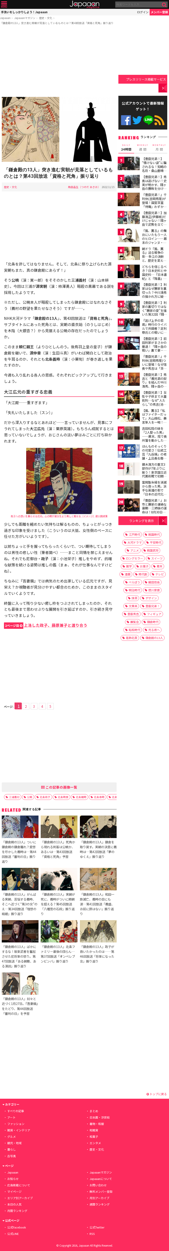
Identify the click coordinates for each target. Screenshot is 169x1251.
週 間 (142, 148)
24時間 (126, 148)
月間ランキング (17, 1211)
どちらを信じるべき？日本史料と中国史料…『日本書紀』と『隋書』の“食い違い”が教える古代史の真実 (154, 276)
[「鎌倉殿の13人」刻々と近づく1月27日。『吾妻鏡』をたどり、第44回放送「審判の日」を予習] (20, 984)
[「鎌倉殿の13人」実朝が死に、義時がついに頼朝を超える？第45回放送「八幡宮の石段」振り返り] (59, 879)
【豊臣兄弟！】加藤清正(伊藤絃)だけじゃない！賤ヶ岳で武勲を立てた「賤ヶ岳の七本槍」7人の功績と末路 (154, 224)
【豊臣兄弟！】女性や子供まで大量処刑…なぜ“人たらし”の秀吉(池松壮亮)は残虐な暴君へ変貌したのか (155, 402)
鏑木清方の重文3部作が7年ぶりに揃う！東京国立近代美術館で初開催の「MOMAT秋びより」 (154, 474)
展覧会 (134, 622)
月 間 (159, 148)
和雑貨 (94, 1130)
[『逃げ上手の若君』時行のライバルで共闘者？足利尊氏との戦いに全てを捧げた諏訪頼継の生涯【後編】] (129, 325)
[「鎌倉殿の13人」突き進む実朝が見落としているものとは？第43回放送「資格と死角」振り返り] (59, 130)
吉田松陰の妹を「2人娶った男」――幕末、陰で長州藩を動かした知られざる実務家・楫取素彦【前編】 (154, 438)
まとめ (94, 1111)
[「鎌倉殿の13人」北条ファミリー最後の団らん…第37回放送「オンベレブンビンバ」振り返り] (59, 932)
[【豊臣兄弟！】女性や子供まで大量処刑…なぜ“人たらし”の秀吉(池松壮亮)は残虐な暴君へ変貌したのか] (129, 397)
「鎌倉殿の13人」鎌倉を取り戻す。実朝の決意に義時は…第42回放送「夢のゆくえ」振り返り (98, 849)
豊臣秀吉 (133, 614)
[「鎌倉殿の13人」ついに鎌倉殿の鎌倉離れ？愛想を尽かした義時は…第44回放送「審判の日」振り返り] (20, 827)
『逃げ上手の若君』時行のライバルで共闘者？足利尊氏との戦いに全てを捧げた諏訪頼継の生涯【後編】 (154, 330)
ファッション (15, 1124)
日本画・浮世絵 (100, 1117)
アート (11, 1117)
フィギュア (154, 614)
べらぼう (134, 582)
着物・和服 (97, 1124)
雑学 (129, 566)
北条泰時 (99, 797)
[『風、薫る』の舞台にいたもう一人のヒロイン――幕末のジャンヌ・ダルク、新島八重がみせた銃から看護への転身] (129, 236)
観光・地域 (14, 1143)
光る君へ (154, 630)
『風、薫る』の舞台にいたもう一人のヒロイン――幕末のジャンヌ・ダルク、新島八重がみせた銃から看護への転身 (154, 242)
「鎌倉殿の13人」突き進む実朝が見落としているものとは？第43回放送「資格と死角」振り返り (57, 23)
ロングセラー (134, 558)
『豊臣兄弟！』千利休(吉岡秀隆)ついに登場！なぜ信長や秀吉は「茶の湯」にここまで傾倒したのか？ (154, 366)
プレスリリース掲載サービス (146, 79)
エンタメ (95, 1143)
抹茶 (134, 598)
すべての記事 (15, 1111)
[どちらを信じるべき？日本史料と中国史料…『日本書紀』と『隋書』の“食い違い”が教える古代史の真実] (129, 272)
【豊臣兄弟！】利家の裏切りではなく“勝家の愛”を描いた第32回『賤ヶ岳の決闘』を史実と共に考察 (154, 312)
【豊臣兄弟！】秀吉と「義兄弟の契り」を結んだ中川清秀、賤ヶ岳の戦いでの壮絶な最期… (154, 384)
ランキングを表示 (141, 520)
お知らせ (13, 1179)
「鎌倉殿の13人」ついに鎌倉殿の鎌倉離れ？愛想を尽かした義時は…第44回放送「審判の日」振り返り (19, 852)
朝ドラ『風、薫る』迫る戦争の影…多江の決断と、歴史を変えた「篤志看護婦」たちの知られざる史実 (154, 260)
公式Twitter (137, 120)
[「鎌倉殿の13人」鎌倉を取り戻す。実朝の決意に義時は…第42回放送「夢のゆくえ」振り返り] (98, 827)
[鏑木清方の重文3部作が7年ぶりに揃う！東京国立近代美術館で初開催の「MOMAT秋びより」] (129, 469)
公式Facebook (126, 120)
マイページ (14, 1191)
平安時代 (155, 542)
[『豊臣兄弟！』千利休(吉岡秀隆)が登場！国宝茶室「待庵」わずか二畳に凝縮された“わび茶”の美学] (129, 200)
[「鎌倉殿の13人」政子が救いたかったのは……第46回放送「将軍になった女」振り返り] (98, 932)
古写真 (11, 1156)
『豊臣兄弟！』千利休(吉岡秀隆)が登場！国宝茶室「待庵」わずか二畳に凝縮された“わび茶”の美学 (154, 204)
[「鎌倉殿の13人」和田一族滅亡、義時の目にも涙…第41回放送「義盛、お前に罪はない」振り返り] (98, 879)
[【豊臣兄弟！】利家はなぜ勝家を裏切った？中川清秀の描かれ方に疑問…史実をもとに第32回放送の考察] (129, 290)
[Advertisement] (59, 61)
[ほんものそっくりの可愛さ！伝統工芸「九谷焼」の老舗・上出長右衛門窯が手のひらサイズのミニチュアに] (129, 451)
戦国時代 (154, 534)
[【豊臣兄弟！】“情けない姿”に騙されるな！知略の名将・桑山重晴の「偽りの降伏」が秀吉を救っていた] (129, 164)
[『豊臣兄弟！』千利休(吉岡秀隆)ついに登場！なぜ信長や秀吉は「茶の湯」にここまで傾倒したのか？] (129, 361)
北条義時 (117, 797)
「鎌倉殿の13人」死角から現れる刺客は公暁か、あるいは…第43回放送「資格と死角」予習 (58, 849)
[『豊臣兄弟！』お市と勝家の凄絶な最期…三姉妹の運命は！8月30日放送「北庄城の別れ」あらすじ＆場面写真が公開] (129, 505)
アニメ (134, 550)
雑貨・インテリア (18, 1130)
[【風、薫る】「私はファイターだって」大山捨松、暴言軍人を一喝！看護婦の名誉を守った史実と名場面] (129, 416)
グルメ (11, 1136)
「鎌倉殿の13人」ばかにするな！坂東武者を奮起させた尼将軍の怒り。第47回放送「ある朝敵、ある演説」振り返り (19, 956)
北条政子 (45, 797)
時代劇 (143, 574)
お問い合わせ (98, 1185)
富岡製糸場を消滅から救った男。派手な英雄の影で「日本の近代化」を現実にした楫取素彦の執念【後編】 (154, 494)
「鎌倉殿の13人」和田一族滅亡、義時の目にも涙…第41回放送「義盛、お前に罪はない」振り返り (97, 904)
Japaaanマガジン (24, 18)
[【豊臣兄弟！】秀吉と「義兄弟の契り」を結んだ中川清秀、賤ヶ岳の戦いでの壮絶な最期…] (129, 380)
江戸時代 (134, 534)
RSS (159, 120)
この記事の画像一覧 (61, 787)
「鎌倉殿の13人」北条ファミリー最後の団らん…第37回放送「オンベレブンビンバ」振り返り (58, 953)
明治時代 (134, 590)
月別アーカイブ (99, 1198)
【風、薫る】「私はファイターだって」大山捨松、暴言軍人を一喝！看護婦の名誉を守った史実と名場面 (154, 420)
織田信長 (154, 582)
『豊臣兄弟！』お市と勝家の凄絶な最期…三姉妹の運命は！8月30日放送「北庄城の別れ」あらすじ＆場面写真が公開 (154, 512)
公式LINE (148, 120)
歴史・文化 (45, 18)
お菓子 (144, 566)
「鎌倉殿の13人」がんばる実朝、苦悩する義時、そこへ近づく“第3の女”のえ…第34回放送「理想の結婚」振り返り (19, 904)
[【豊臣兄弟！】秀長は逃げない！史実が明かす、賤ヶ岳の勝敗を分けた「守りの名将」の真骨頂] (129, 182)
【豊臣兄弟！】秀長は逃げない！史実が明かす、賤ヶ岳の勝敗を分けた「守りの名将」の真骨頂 (154, 186)
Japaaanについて (101, 1179)
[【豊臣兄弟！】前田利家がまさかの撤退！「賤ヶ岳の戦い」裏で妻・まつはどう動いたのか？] (129, 344)
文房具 (133, 606)
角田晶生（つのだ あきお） (84, 187)
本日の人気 (14, 1204)
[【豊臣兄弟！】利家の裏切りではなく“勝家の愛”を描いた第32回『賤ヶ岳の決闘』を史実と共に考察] (129, 308)
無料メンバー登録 (101, 1191)
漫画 (127, 574)
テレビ (159, 574)
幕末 (159, 566)
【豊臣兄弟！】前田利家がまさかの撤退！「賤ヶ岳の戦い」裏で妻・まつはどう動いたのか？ (154, 348)
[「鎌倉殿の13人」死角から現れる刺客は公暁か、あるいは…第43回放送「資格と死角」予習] (59, 827)
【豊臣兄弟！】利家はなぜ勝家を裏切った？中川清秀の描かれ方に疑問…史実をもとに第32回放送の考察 (154, 294)
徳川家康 (154, 590)
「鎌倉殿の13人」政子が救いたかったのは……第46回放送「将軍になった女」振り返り (97, 953)
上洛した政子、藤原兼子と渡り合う (46, 625)
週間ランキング (100, 1204)
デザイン (151, 598)
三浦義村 (14, 797)
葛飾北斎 (131, 638)
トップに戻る (158, 1094)
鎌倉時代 (152, 622)
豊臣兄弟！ (152, 606)
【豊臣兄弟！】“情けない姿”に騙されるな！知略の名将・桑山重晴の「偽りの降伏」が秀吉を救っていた (154, 168)
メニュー (4, 4)
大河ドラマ (134, 542)
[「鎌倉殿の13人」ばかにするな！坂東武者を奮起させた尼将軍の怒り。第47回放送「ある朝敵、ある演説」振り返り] (20, 932)
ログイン (143, 12)
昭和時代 (134, 630)
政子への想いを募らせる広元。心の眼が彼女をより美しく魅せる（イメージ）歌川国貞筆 (59, 516)
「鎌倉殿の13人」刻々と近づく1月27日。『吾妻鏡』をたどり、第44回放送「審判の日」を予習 (20, 1005)
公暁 (29, 797)
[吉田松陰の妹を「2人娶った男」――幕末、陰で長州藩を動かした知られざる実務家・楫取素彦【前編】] (129, 433)
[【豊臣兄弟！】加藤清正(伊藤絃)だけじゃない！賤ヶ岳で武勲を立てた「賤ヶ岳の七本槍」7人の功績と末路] (129, 218)
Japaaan (84, 4)
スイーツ (157, 558)
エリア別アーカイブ (20, 1198)
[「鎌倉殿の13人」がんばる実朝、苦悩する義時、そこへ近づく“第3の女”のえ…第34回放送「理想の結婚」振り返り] (20, 879)
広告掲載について (18, 1185)
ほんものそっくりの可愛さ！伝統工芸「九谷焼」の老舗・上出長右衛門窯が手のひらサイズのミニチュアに (154, 456)
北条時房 (63, 797)
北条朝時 (81, 797)
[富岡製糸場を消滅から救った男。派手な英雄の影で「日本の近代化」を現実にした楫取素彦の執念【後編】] (129, 487)
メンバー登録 (159, 12)
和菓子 (94, 1136)
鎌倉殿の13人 (154, 638)
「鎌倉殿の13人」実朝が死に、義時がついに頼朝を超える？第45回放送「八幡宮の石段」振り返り (58, 904)
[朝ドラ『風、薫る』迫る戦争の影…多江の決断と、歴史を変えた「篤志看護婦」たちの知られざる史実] (129, 254)
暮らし (11, 1149)
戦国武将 (152, 550)
